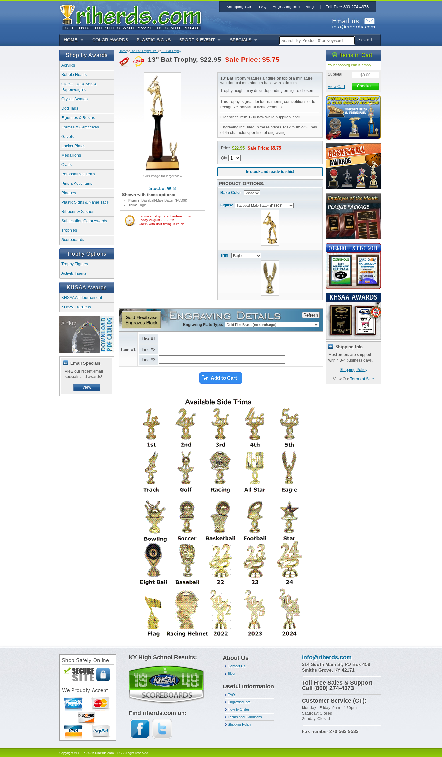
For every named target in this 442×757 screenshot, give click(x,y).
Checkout (365, 86)
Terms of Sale (362, 379)
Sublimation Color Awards (84, 221)
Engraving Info (239, 702)
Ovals (66, 164)
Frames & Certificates (80, 127)
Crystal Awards (74, 99)
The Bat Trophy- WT (144, 51)
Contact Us (237, 666)
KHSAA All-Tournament (81, 297)
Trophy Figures (74, 264)
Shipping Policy (353, 369)
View (87, 387)
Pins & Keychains (76, 183)
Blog (231, 673)
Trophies (69, 230)
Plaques (68, 193)
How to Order (238, 709)
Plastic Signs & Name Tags (85, 202)
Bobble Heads (74, 74)
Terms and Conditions (245, 717)
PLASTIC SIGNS (154, 39)
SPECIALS (240, 39)
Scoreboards (72, 240)
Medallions (71, 155)
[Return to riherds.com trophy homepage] (132, 16)
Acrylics (68, 65)
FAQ (231, 694)
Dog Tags (69, 108)
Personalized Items (78, 174)
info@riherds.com (327, 657)
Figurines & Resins (78, 118)
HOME (70, 39)
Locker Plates (73, 146)
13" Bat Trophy (171, 51)
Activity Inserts (73, 273)
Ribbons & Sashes (77, 211)
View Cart (336, 86)
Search (365, 39)
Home (123, 51)
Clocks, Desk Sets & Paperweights (79, 87)
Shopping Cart (240, 7)
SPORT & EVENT (197, 39)
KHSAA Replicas (76, 307)
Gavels (67, 136)
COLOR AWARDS (110, 39)
